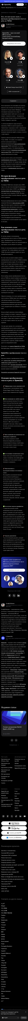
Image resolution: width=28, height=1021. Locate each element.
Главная (3, 7)
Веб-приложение (5, 774)
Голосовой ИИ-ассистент (7, 853)
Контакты (17, 793)
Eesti (2, 979)
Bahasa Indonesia (5, 991)
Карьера (17, 798)
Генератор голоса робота (7, 867)
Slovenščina (4, 977)
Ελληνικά (3, 984)
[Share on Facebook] (9, 595)
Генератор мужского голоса (8, 862)
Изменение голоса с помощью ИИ (10, 872)
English (3, 922)
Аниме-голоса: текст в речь (8, 869)
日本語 (3, 936)
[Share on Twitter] (14, 595)
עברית (2, 989)
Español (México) (6, 953)
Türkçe (3, 960)
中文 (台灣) (4, 910)
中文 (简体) (4, 908)
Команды (3, 795)
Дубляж (17, 763)
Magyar (3, 906)
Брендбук (17, 810)
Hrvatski (3, 982)
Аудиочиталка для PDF (7, 874)
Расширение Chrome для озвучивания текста (12, 879)
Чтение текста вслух (6, 858)
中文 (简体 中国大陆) (6, 913)
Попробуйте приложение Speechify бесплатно (13, 372)
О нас (16, 791)
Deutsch (3, 929)
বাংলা (2, 993)
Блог (16, 796)
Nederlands (4, 920)
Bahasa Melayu (5, 998)
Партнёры (17, 801)
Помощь (17, 803)
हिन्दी (2, 932)
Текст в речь (4, 757)
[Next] (16, 740)
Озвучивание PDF (6, 884)
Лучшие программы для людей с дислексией (12, 865)
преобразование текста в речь (8, 160)
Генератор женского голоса (8, 860)
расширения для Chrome (19, 367)
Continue (24, 1017)
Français (3, 925)
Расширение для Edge (7, 780)
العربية (2, 903)
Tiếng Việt (3, 963)
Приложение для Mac (6, 767)
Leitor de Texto (5, 891)
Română (3, 965)
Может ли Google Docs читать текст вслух (12, 877)
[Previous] (11, 740)
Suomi (3, 927)
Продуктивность (9, 7)
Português (4, 967)
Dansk (3, 917)
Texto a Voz (4, 888)
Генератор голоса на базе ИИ (8, 886)
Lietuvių (3, 986)
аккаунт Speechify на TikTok (17, 346)
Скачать (3, 783)
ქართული (4, 972)
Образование (4, 798)
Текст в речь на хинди (6, 881)
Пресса (16, 808)
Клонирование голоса (20, 766)
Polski (2, 944)
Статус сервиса (18, 805)
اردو (2, 1001)
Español (3, 951)
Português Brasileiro (6, 946)
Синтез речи (6, 36)
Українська (4, 948)
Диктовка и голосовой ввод (8, 850)
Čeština (3, 915)
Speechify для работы (20, 768)
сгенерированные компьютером (9, 209)
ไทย (2, 958)
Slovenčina (4, 974)
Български (3, 970)
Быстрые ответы (7, 38)
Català (3, 996)
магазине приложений (16, 364)
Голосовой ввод (15, 36)
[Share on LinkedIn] (18, 595)
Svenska (3, 955)
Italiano (3, 934)
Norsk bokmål (5, 941)
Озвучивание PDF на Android (9, 855)
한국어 (3, 939)
